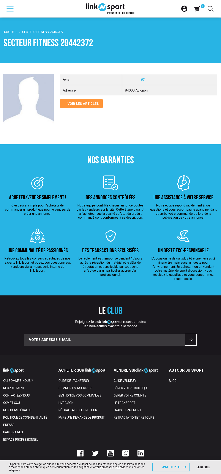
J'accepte (171, 467)
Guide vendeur (125, 380)
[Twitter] (95, 453)
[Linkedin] (140, 453)
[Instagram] (125, 453)
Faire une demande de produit (81, 417)
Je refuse (203, 467)
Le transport (124, 403)
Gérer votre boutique (131, 388)
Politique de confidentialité (25, 417)
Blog (173, 380)
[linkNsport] (110, 8)
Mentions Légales (17, 410)
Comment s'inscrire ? (75, 388)
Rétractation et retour (77, 410)
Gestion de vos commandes (79, 395)
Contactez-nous (16, 395)
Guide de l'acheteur (73, 380)
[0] (197, 8)
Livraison (65, 403)
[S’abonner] (191, 340)
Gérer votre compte (130, 395)
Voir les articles (83, 104)
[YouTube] (110, 453)
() (143, 79)
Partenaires (13, 432)
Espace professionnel (20, 439)
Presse (8, 425)
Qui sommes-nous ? (18, 380)
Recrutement (14, 388)
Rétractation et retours (134, 417)
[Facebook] (80, 453)
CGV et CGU (11, 403)
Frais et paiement (127, 410)
